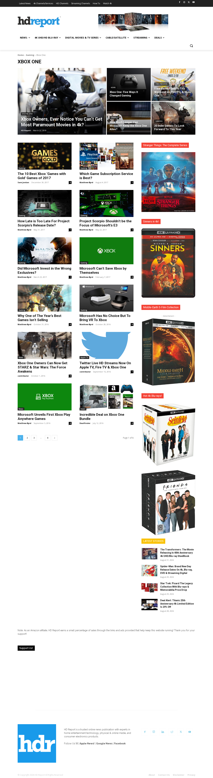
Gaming (30, 55)
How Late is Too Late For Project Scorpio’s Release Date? (44, 223)
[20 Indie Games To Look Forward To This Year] (173, 118)
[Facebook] (180, 2)
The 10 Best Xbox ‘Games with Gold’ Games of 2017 (42, 176)
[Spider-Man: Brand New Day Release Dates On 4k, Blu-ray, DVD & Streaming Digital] (149, 570)
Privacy (191, 775)
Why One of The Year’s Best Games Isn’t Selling (39, 318)
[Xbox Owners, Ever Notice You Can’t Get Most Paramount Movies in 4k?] (62, 101)
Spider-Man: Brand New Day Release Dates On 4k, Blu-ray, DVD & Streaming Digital (176, 569)
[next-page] (54, 438)
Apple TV (84, 357)
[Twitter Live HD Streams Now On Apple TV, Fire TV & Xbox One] (106, 345)
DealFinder (85, 423)
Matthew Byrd (86, 182)
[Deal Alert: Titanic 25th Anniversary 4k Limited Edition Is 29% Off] (149, 604)
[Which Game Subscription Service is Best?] (106, 156)
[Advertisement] (106, 678)
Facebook (120, 743)
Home (21, 55)
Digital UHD (27, 114)
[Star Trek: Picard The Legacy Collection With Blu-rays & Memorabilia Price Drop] (149, 587)
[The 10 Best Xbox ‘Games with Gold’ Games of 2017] (45, 156)
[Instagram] (184, 2)
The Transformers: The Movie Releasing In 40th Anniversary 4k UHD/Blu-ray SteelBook (177, 552)
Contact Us (164, 775)
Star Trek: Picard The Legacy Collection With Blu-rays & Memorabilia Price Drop (176, 586)
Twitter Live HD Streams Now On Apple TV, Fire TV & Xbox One (105, 365)
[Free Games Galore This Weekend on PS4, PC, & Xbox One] (173, 84)
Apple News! (87, 743)
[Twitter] (189, 2)
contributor (23, 376)
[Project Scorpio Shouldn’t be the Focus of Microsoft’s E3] (106, 203)
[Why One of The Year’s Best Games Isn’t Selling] (45, 298)
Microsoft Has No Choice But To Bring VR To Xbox (105, 318)
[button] (191, 46)
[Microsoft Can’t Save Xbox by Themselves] (106, 250)
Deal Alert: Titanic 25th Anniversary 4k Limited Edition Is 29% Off (177, 603)
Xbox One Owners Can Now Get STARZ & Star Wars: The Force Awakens (42, 367)
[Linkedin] (162, 732)
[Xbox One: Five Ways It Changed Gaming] (129, 84)
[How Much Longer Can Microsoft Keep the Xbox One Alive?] (129, 118)
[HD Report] (39, 21)
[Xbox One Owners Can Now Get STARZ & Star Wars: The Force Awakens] (45, 345)
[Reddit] (171, 732)
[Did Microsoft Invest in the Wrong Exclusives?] (45, 250)
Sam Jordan (23, 182)
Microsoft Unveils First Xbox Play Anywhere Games (44, 417)
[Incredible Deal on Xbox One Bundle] (106, 396)
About (152, 775)
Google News (104, 743)
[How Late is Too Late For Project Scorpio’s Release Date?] (45, 203)
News (113, 87)
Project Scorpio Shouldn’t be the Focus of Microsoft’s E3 (106, 223)
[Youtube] (193, 2)
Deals (83, 409)
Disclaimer (178, 775)
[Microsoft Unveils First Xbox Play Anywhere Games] (45, 396)
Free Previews (161, 84)
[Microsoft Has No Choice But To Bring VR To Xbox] (106, 298)
